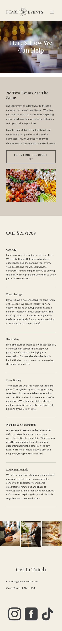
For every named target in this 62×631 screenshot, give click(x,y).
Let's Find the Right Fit (31, 156)
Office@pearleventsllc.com (23, 581)
